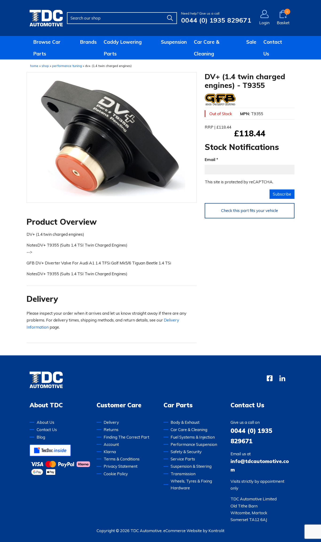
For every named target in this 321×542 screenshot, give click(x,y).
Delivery (111, 422)
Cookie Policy (116, 473)
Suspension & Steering (191, 466)
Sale (251, 42)
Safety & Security (186, 451)
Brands (88, 42)
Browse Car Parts (46, 48)
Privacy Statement (120, 466)
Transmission (183, 473)
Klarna (110, 451)
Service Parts (183, 458)
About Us (45, 422)
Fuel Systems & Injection (193, 437)
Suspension (174, 42)
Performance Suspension (194, 444)
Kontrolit (216, 530)
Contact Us (272, 48)
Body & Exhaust (185, 422)
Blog (41, 437)
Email (210, 159)
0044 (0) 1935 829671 (216, 20)
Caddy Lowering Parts (123, 48)
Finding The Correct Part (126, 437)
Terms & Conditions (122, 458)
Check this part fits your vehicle (249, 210)
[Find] (170, 18)
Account (111, 444)
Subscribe (282, 194)
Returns (111, 429)
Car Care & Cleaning (206, 48)
